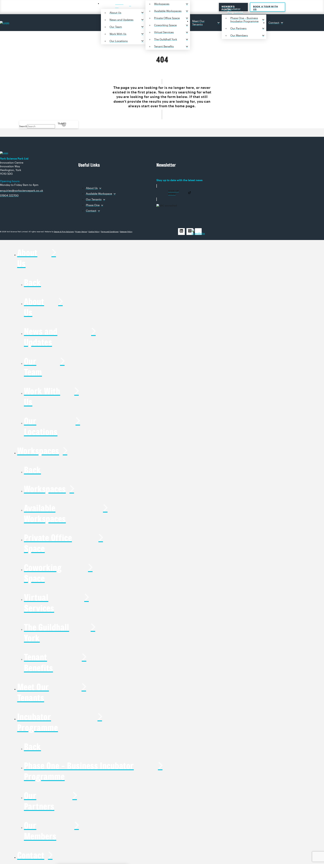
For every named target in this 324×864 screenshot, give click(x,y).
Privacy (81, 232)
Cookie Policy (93, 232)
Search (23, 126)
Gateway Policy (126, 232)
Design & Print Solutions (64, 232)
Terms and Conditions (109, 232)
